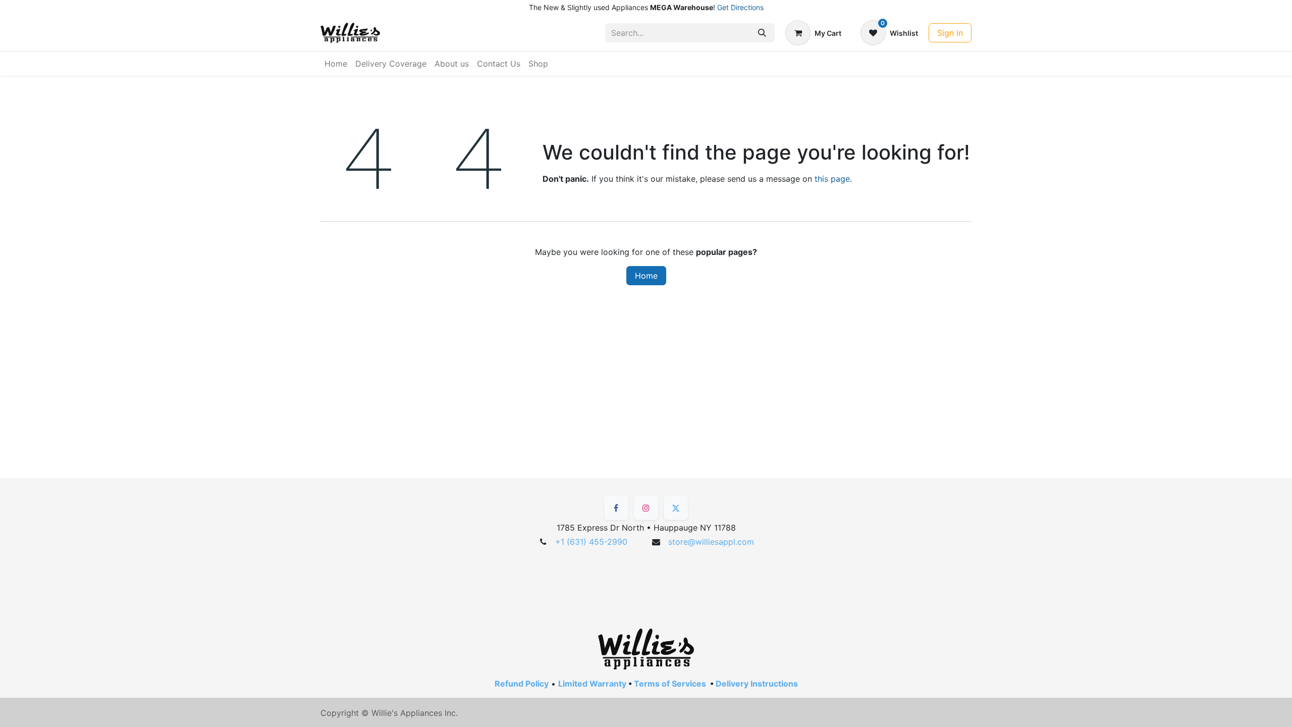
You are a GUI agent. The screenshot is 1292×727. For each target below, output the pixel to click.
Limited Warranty (592, 684)
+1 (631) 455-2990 (591, 542)
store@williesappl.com (711, 542)
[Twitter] (676, 508)
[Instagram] (646, 508)
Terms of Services (670, 684)
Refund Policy (522, 684)
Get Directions (740, 7)
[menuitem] (335, 64)
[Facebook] (616, 508)
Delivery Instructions (757, 684)
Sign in (950, 33)
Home (646, 276)
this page (832, 179)
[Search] (762, 32)
